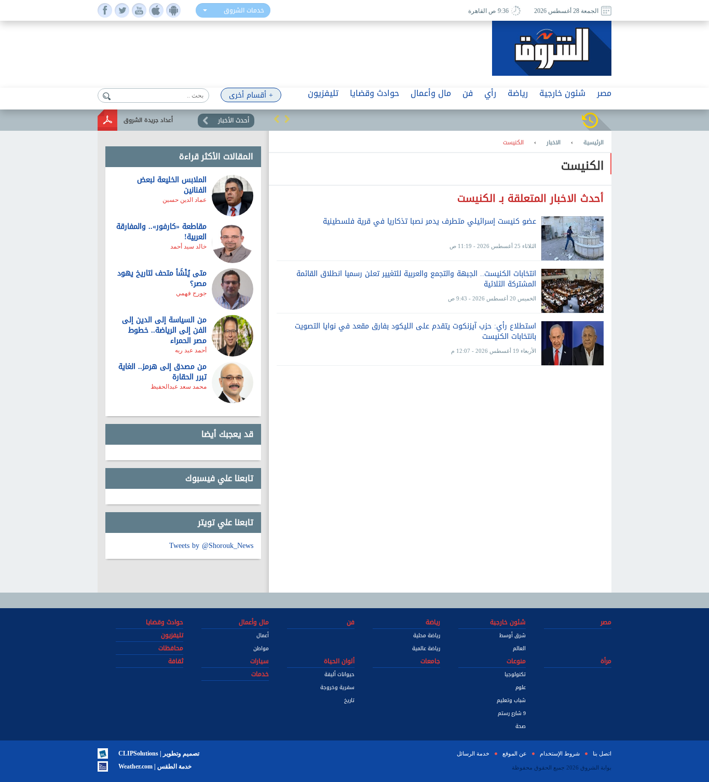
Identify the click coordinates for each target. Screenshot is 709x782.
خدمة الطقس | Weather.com (155, 766)
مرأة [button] (606, 661)
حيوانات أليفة (339, 674)
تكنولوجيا (515, 674)
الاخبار (554, 143)
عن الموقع (514, 753)
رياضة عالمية (426, 648)
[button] (276, 119)
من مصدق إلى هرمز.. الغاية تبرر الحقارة (162, 372)
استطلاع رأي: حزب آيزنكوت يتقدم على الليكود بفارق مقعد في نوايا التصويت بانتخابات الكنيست (415, 332)
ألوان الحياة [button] (339, 661)
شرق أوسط (512, 635)
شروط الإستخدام (560, 753)
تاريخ (349, 700)
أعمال (262, 635)
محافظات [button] (170, 648)
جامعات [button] (430, 661)
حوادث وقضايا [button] (374, 93)
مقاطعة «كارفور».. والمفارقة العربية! (161, 231)
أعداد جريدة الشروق (148, 120)
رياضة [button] (518, 93)
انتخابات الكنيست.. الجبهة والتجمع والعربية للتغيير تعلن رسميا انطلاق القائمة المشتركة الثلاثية (416, 280)
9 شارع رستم (512, 713)
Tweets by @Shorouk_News (211, 546)
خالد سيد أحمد (188, 246)
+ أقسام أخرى (251, 95)
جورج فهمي (191, 293)
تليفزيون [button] (323, 93)
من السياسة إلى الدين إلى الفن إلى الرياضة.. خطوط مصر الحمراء (164, 330)
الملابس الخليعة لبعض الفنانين (172, 185)
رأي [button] (490, 93)
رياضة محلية (426, 635)
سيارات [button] (259, 661)
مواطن (261, 648)
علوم (520, 687)
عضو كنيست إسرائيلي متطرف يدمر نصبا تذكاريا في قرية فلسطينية (429, 222)
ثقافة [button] (175, 661)
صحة (520, 726)
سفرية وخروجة (337, 687)
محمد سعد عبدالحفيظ (179, 386)
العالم (519, 648)
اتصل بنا (602, 753)
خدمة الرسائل (473, 753)
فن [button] (467, 93)
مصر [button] (604, 93)
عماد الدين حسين (184, 199)
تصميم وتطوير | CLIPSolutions (158, 753)
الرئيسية (593, 143)
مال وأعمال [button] (431, 93)
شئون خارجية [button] (562, 93)
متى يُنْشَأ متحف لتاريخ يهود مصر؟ (162, 278)
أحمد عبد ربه (191, 350)
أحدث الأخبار (233, 120)
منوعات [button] (516, 661)
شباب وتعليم (511, 700)
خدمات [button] (260, 674)
